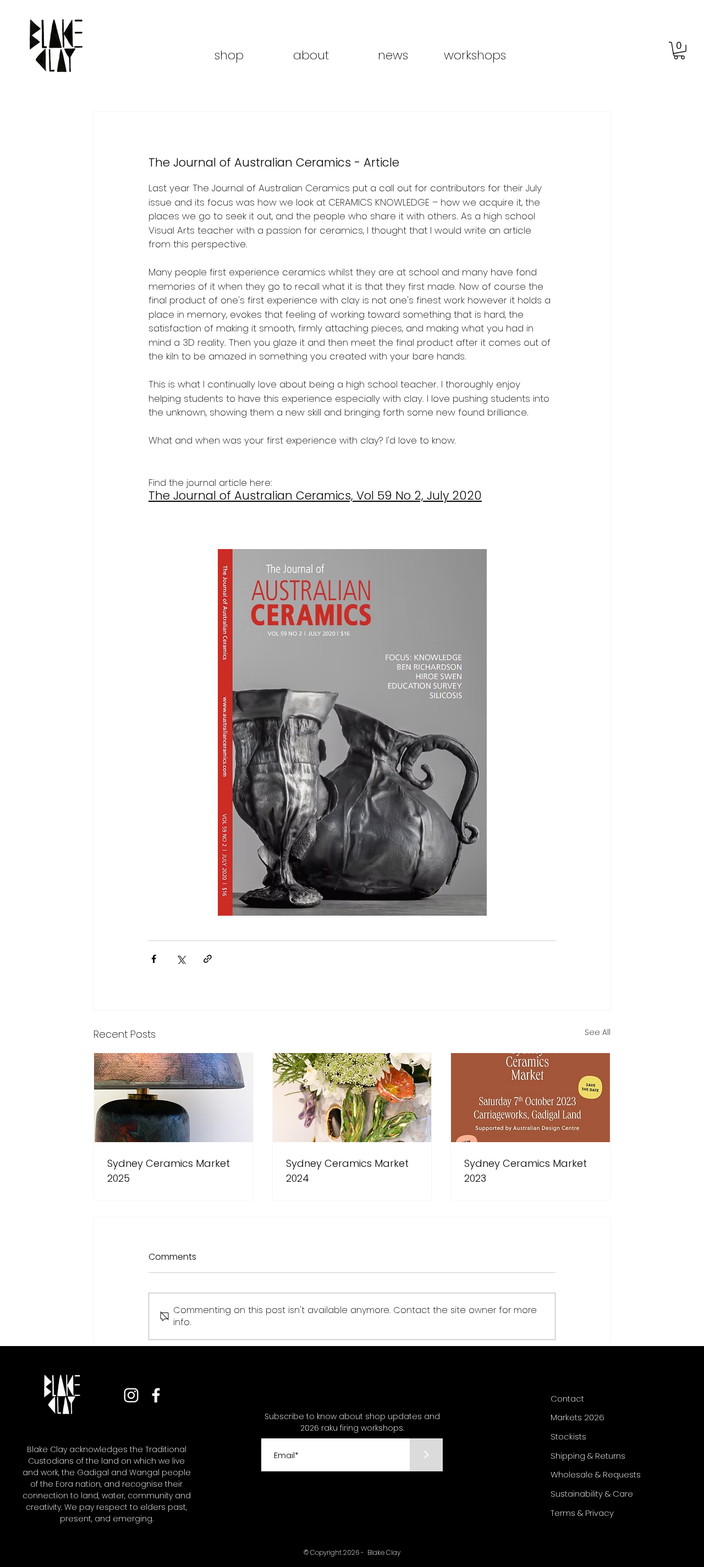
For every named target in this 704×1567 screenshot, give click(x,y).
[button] (679, 50)
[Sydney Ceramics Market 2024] (352, 1097)
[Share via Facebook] (153, 959)
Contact (567, 1398)
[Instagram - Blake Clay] (131, 1395)
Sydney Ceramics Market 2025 (168, 1170)
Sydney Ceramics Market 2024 (347, 1170)
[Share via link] (207, 959)
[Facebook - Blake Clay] (156, 1395)
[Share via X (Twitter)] (180, 959)
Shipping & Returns (588, 1455)
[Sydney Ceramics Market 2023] (530, 1097)
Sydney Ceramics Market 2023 (525, 1170)
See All (597, 1032)
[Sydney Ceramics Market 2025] (173, 1097)
